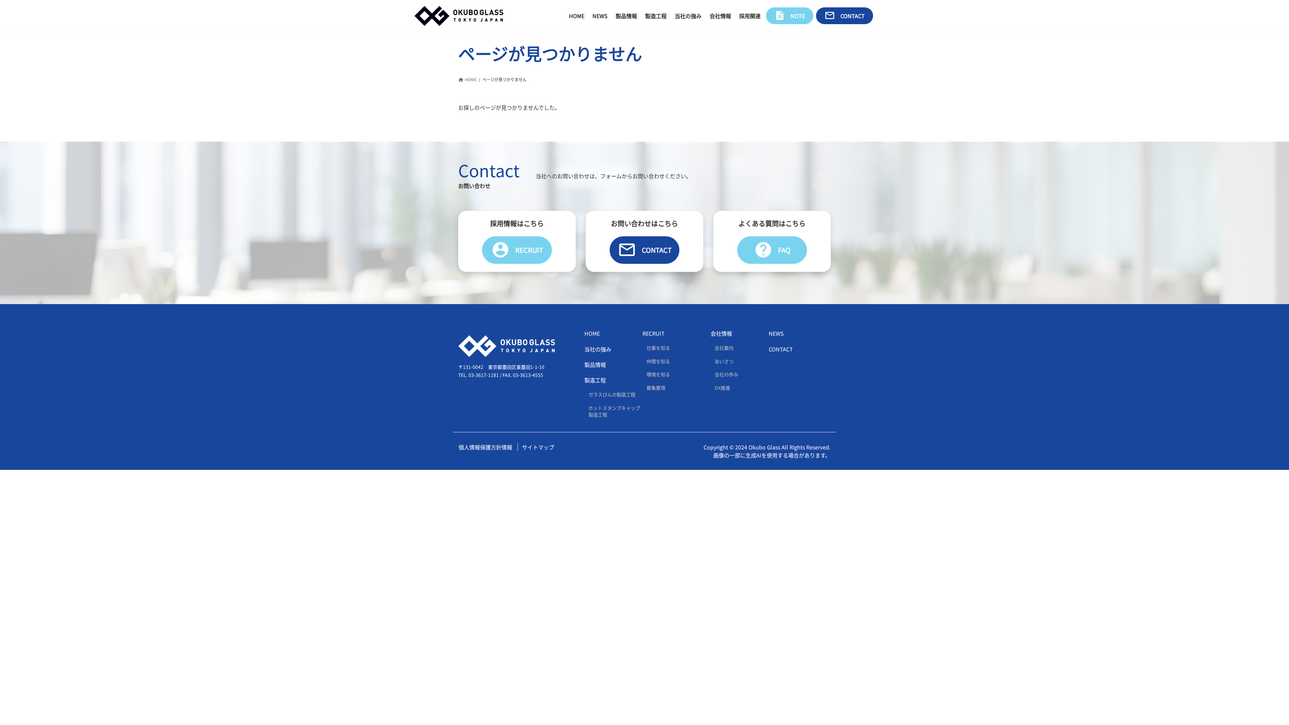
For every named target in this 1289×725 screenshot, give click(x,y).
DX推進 (722, 387)
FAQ (772, 249)
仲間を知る (658, 361)
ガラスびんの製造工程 (611, 394)
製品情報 (595, 364)
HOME (592, 333)
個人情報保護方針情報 (485, 447)
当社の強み (597, 349)
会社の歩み (726, 374)
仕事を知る (658, 347)
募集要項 (656, 387)
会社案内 (724, 347)
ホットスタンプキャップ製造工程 (614, 411)
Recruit (517, 249)
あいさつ (724, 361)
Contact (645, 249)
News (776, 333)
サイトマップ (538, 447)
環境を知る (658, 374)
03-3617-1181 (484, 375)
